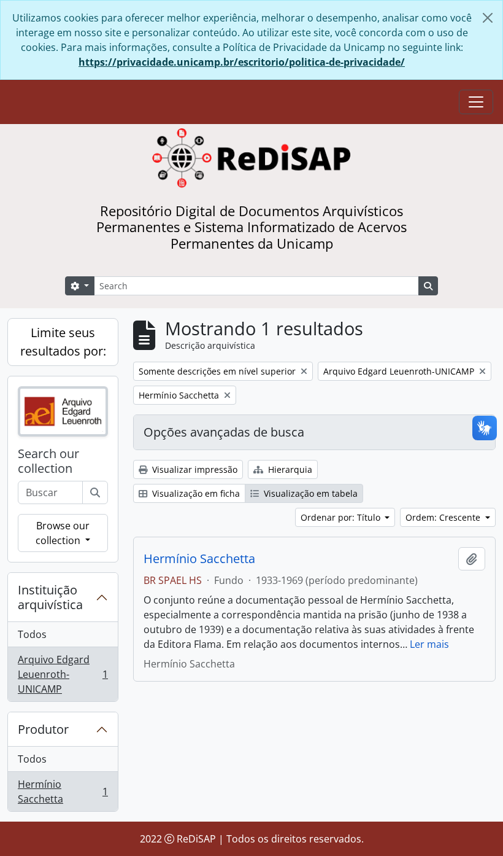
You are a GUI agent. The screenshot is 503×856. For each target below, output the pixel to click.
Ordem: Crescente (444, 517)
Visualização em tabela (309, 493)
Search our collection (48, 461)
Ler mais (429, 644)
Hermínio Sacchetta (62, 791)
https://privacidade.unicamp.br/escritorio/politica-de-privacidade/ (242, 62)
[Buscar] (95, 492)
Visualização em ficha (195, 493)
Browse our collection (63, 533)
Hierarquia (289, 469)
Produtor (43, 729)
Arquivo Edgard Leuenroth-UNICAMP (62, 674)
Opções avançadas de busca (224, 432)
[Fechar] (487, 18)
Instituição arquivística (50, 597)
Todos (32, 634)
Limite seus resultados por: (63, 341)
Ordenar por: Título (342, 517)
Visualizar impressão (193, 469)
